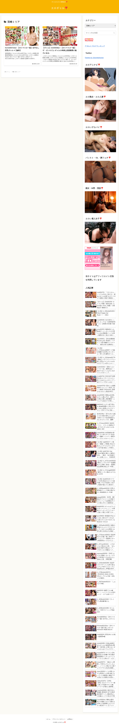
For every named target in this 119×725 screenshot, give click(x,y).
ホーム (48, 719)
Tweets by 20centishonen (94, 58)
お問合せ (70, 719)
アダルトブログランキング (95, 46)
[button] (114, 33)
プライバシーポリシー (58, 719)
